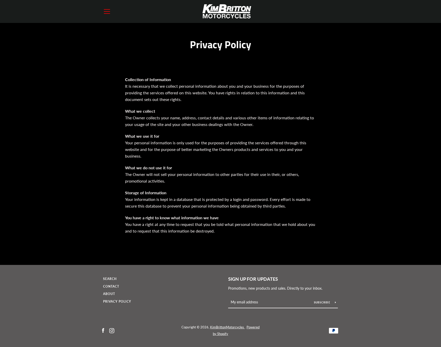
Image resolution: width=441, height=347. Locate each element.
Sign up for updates (253, 279)
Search (110, 279)
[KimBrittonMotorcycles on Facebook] (103, 330)
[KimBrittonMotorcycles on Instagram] (111, 330)
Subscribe (322, 302)
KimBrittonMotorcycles (227, 327)
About (109, 294)
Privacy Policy (117, 301)
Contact (111, 286)
